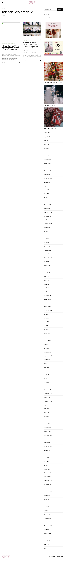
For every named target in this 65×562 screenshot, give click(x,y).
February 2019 (47, 473)
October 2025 (47, 174)
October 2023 (47, 265)
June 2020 (46, 412)
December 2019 (48, 435)
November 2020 (48, 393)
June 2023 (46, 280)
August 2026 (47, 137)
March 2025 (47, 201)
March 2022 (47, 333)
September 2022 (48, 310)
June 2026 (46, 144)
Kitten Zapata (4, 52)
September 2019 (48, 446)
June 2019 (46, 458)
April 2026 (46, 152)
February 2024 (47, 250)
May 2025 (46, 193)
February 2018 (47, 518)
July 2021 (46, 363)
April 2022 (46, 329)
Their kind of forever (49, 105)
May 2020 (46, 416)
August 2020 (47, 405)
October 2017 (47, 533)
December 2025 (48, 167)
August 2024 (47, 227)
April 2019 (46, 465)
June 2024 (46, 235)
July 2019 (46, 454)
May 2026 (46, 148)
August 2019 (47, 450)
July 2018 (46, 499)
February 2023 (47, 295)
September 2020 (48, 401)
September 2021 (48, 356)
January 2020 (47, 431)
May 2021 (46, 371)
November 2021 (48, 348)
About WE (52, 556)
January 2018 (47, 522)
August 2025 (47, 182)
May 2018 (46, 507)
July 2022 (46, 318)
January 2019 (47, 476)
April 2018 (46, 510)
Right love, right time (50, 128)
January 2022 (47, 340)
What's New (13, 43)
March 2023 (47, 291)
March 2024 (47, 246)
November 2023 (48, 261)
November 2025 (48, 171)
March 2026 (47, 156)
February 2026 (47, 159)
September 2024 (48, 223)
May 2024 (46, 239)
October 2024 (47, 220)
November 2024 (48, 216)
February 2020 (47, 427)
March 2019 (47, 469)
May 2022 (46, 325)
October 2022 (47, 307)
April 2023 (46, 288)
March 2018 (47, 514)
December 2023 (48, 257)
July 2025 (46, 186)
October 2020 (47, 397)
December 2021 (48, 344)
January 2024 (47, 254)
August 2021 (47, 359)
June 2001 (46, 548)
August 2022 (47, 314)
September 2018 (48, 492)
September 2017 (48, 537)
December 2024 (48, 212)
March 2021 (47, 378)
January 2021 (47, 386)
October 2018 (47, 488)
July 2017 (46, 544)
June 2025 (46, 190)
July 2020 (46, 408)
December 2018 (48, 480)
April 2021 (46, 374)
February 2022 (47, 337)
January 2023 (47, 299)
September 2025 (48, 178)
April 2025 (46, 197)
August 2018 (47, 495)
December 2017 (48, 526)
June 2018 (46, 503)
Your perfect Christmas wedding (53, 82)
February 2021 (47, 382)
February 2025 (47, 205)
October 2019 (47, 442)
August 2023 (47, 273)
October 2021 (47, 352)
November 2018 (48, 484)
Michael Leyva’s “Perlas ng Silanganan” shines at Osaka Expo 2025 (10, 47)
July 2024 (46, 231)
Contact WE (60, 556)
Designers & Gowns (6, 43)
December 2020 (48, 390)
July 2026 (46, 140)
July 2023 (46, 276)
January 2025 (47, 208)
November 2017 (48, 529)
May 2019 (46, 461)
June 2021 (46, 367)
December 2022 (48, 303)
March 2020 (47, 424)
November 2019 (48, 439)
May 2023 (46, 284)
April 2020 (46, 420)
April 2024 (46, 242)
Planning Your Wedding (36, 39)
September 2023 (48, 269)
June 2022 (46, 322)
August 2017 (47, 541)
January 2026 (47, 163)
